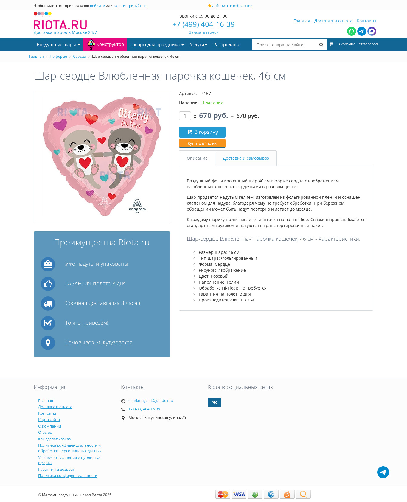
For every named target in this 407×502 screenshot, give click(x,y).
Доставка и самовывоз (246, 158)
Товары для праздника (155, 44)
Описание (197, 158)
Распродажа (226, 44)
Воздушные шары (57, 44)
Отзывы (45, 432)
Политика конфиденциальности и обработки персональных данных (70, 447)
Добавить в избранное (232, 5)
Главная (301, 21)
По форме (58, 56)
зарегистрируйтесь (130, 5)
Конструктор (110, 44)
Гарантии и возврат (56, 469)
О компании (49, 426)
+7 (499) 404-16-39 (203, 24)
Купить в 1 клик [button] (202, 143)
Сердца (79, 56)
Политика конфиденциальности (67, 475)
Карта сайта (49, 419)
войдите (97, 5)
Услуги (197, 44)
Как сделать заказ (54, 439)
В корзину (205, 132)
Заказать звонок (203, 32)
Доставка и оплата (333, 21)
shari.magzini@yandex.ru (150, 400)
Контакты (366, 21)
